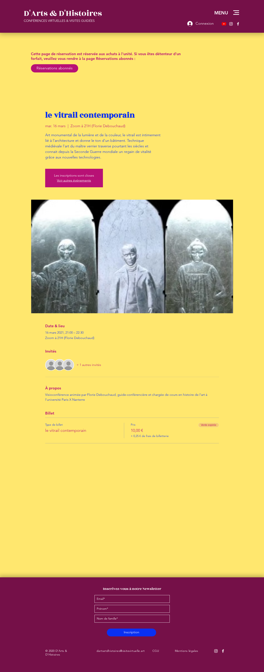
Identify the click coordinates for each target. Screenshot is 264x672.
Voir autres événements (74, 180)
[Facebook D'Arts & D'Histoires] (223, 651)
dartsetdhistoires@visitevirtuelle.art (121, 651)
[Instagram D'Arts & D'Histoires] (216, 651)
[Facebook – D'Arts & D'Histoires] (238, 24)
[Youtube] (224, 24)
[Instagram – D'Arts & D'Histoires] (231, 24)
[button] (236, 12)
